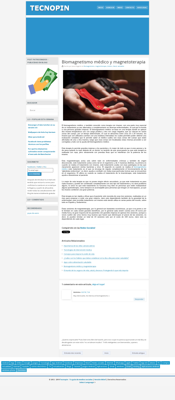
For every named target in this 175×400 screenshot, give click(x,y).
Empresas (79, 363)
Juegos (35, 363)
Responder (139, 299)
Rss (45, 167)
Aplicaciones (102, 366)
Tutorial (77, 366)
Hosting (136, 366)
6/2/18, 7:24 (85, 292)
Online (19, 363)
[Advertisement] (87, 37)
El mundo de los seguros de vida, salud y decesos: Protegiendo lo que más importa (96, 270)
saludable (121, 66)
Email (128, 366)
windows (120, 366)
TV (50, 366)
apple (128, 363)
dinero (152, 363)
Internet (110, 363)
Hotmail (16, 366)
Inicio (100, 7)
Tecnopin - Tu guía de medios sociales (76, 379)
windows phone (8, 370)
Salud (115, 66)
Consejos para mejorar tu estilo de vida (79, 254)
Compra (165, 363)
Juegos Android (88, 366)
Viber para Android (36, 137)
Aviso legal (142, 7)
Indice (119, 7)
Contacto (130, 7)
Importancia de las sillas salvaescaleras (79, 246)
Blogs (68, 366)
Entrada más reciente (72, 353)
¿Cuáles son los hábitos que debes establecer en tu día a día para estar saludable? (96, 258)
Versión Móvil (100, 379)
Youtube (25, 366)
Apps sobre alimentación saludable (77, 262)
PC (159, 363)
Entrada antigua (138, 353)
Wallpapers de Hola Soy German (41, 132)
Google (27, 363)
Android (5, 363)
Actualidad (6, 366)
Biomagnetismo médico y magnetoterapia (80, 266)
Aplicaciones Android (150, 366)
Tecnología (45, 363)
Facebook (31, 167)
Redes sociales (98, 363)
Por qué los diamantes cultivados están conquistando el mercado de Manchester (41, 151)
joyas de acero (33, 213)
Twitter (39, 167)
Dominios (22, 370)
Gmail (112, 366)
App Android (57, 363)
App (12, 363)
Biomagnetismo (89, 66)
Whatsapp (120, 363)
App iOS (144, 363)
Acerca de (110, 7)
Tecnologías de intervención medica (78, 250)
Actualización (58, 366)
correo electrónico (39, 366)
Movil (87, 363)
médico (109, 66)
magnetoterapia (100, 66)
